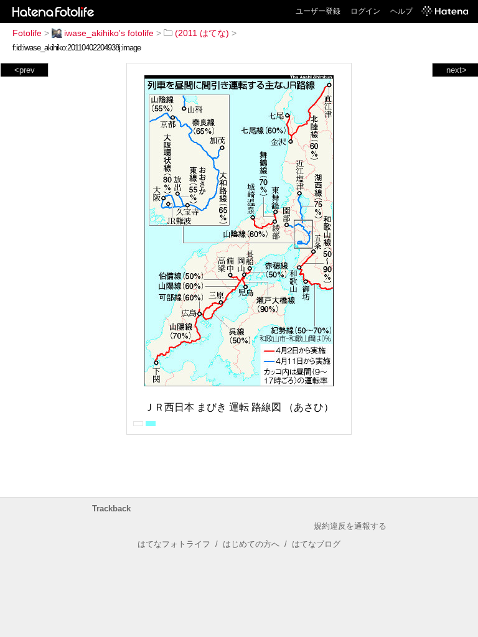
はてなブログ (316, 544)
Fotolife (27, 33)
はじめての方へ (251, 544)
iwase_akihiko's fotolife (109, 33)
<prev (24, 70)
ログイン (365, 11)
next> (456, 70)
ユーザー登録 (318, 11)
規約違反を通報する (350, 526)
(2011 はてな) (202, 33)
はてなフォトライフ (174, 544)
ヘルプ (401, 11)
